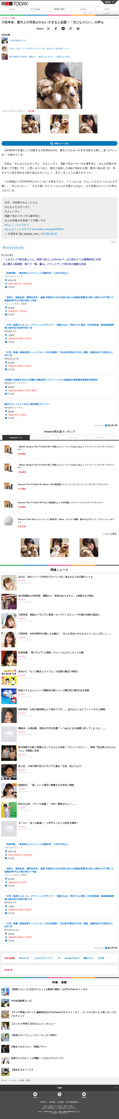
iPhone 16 (24, 958)
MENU (108, 2)
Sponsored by (99, 425)
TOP (59, 1087)
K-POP (101, 958)
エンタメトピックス (15, 247)
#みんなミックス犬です (18, 229)
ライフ (107, 9)
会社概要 (61, 1102)
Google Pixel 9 (72, 958)
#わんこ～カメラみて (17, 224)
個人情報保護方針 (72, 1102)
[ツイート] (48, 29)
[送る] (63, 29)
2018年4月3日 (49, 233)
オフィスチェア (44, 438)
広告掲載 (52, 1102)
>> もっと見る (110, 533)
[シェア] (56, 29)
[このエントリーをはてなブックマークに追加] (78, 29)
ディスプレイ (72, 438)
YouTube (84, 1097)
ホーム (12, 9)
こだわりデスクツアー (43, 958)
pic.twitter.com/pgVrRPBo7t (48, 229)
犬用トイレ (100, 438)
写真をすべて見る (61, 143)
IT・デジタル (35, 9)
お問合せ (43, 1102)
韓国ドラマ (89, 958)
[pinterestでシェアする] (71, 29)
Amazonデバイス (16, 438)
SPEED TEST (59, 9)
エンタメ (83, 9)
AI (59, 958)
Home (35, 1097)
